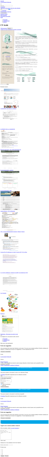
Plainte (2, 361)
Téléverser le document (5, 8)
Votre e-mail (3, 440)
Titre (1, 375)
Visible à (2, 382)
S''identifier (3, 7)
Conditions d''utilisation (14, 365)
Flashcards (9, 2)
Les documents (4, 2)
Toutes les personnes (6, 384)
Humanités (5, 19)
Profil (2, 17)
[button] (3, 84)
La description (6, 378)
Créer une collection (4, 386)
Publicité (5, 22)
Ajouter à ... (10, 28)
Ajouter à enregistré (17, 29)
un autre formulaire (15, 428)
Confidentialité (7, 365)
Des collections (8, 11)
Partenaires (6, 361)
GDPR (2, 365)
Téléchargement (4, 28)
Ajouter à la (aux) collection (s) (7, 29)
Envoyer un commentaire (5, 351)
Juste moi (4, 385)
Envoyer (6, 455)
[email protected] (8, 56)
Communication (6, 20)
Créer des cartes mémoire (15, 8)
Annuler (2, 455)
